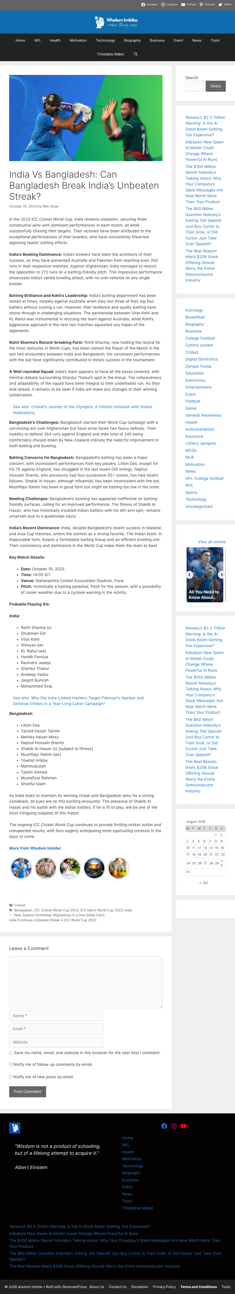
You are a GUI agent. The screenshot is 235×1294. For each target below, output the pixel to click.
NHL (189, 485)
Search (191, 77)
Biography (132, 40)
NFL (37, 40)
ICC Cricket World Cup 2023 (56, 910)
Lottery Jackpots (200, 443)
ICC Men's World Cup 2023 (101, 910)
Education (194, 373)
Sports (191, 492)
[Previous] (189, 575)
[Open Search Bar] (136, 54)
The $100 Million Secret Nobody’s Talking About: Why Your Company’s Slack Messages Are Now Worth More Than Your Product (204, 184)
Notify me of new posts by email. (43, 1077)
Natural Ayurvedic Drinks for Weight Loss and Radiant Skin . (172, 8)
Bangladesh (23, 910)
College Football (200, 338)
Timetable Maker (110, 54)
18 (193, 854)
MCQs (191, 450)
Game (190, 408)
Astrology (194, 310)
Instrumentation (199, 429)
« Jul (203, 882)
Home (20, 40)
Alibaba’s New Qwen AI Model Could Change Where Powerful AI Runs (73, 1233)
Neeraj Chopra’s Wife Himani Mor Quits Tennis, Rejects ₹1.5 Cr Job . (62, 2)
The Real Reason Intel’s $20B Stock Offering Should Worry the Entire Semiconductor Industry (94, 1266)
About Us (96, 1287)
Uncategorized (199, 506)
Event (178, 40)
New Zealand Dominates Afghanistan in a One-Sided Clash (59, 915)
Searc (215, 86)
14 (211, 848)
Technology (105, 40)
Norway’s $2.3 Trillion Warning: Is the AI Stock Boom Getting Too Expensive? (79, 1226)
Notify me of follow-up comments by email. (53, 1064)
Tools (215, 40)
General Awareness (203, 415)
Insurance (194, 436)
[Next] (222, 575)
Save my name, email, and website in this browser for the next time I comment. (87, 1052)
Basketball (195, 317)
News (196, 40)
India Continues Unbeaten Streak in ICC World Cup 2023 (52, 920)
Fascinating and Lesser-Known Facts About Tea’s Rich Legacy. (58, 8)
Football (192, 401)
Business (157, 40)
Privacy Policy (164, 1287)
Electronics (195, 380)
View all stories (212, 542)
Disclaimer (139, 1287)
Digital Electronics (201, 359)
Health (55, 40)
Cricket (19, 905)
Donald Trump (198, 366)
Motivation (78, 40)
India (128, 910)
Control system (199, 345)
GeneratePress (74, 1287)
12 (199, 848)
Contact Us (118, 1287)
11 (193, 848)
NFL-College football (204, 478)
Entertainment (198, 387)
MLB (189, 457)
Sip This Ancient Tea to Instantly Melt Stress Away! (173, 2)
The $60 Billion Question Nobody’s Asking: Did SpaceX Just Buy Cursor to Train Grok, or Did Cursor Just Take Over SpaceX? (203, 226)
